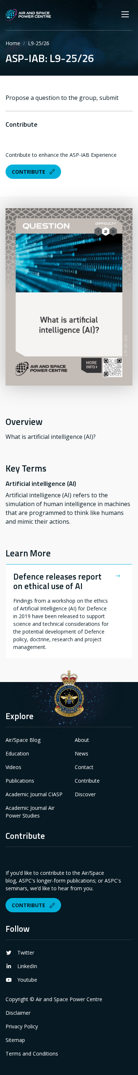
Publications (20, 780)
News (81, 753)
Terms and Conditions (32, 1053)
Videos (13, 767)
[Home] (28, 15)
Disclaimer (18, 1012)
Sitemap (15, 1039)
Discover (85, 794)
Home (13, 43)
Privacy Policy (22, 1026)
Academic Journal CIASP (34, 794)
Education (17, 753)
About (82, 739)
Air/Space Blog (23, 739)
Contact (84, 767)
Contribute (29, 171)
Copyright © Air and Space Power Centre (54, 999)
